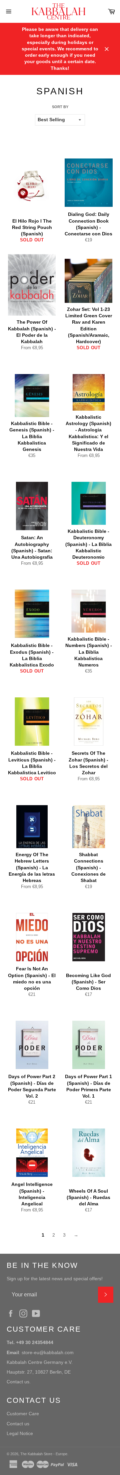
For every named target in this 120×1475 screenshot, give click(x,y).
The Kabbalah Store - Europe (43, 1454)
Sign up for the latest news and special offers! (55, 1278)
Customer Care (23, 1413)
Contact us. (19, 1381)
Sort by (60, 107)
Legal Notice (20, 1433)
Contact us (18, 1423)
